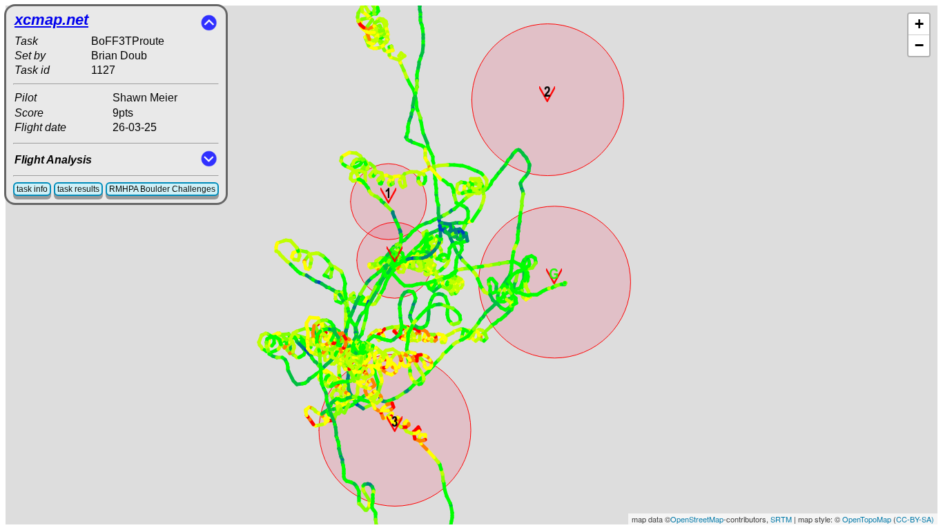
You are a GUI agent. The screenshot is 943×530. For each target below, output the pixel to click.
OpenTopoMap (866, 518)
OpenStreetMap (696, 518)
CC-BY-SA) (915, 518)
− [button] (919, 45)
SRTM (781, 518)
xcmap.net (51, 19)
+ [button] (919, 23)
